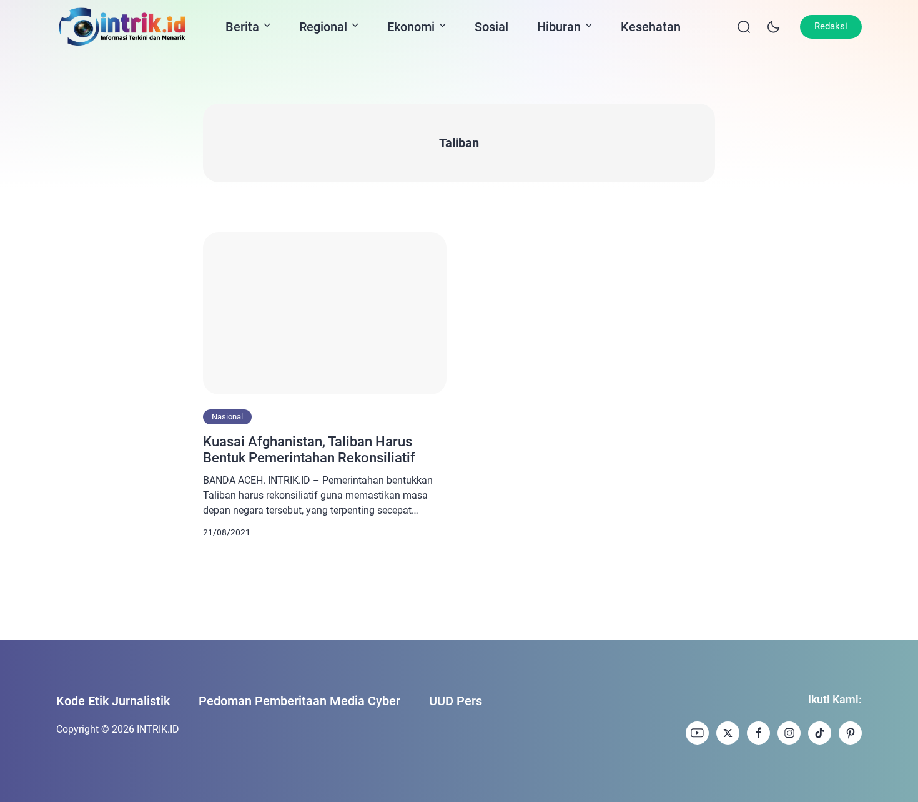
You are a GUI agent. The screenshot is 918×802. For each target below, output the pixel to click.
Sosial (491, 26)
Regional (323, 26)
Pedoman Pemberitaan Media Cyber (299, 700)
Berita (242, 26)
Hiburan (559, 26)
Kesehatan (651, 26)
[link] (697, 733)
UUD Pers (455, 700)
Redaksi (830, 26)
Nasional (227, 416)
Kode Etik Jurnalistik (113, 700)
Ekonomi (411, 26)
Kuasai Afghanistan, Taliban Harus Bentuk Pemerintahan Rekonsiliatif (309, 450)
